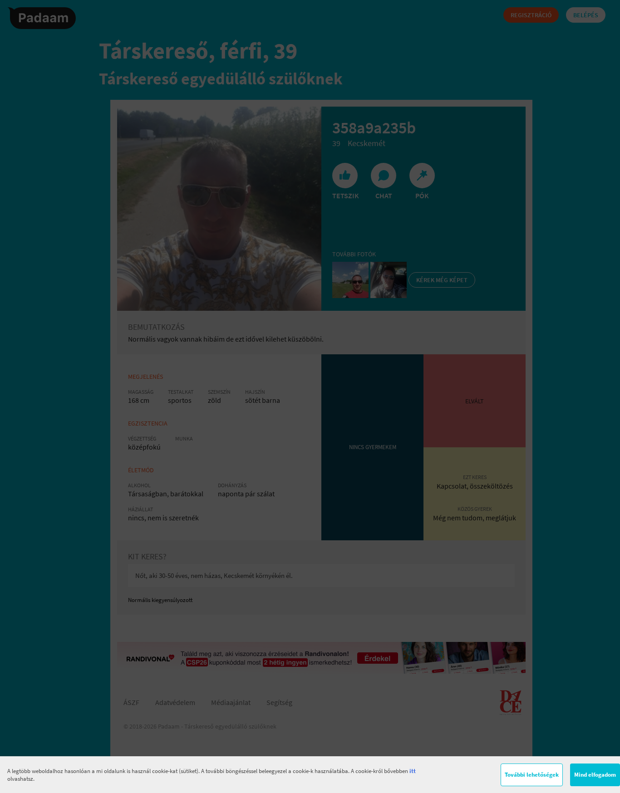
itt (412, 771)
